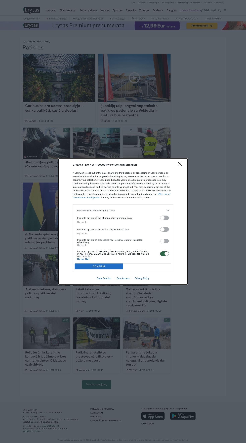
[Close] (181, 165)
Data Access (123, 278)
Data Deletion (104, 278)
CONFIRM (99, 266)
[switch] (164, 218)
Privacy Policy (142, 278)
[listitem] (123, 210)
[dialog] (123, 221)
